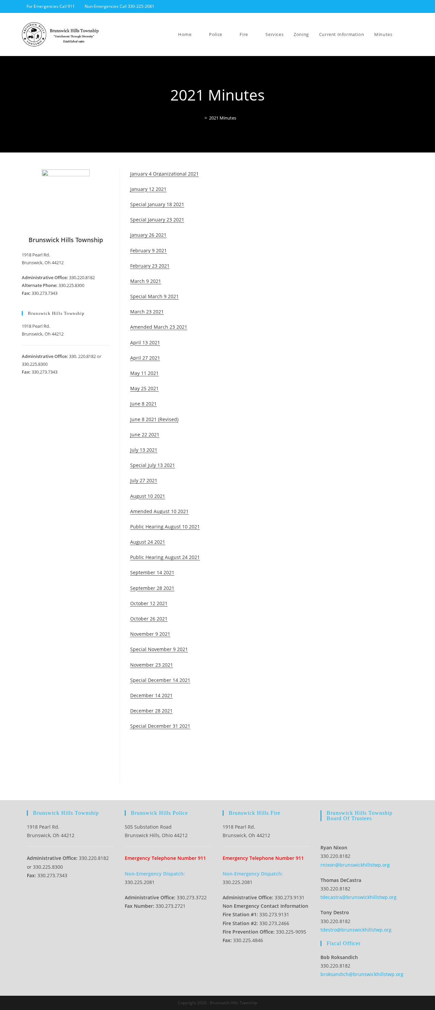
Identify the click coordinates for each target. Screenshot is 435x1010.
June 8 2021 (143, 403)
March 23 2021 (147, 311)
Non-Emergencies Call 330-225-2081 (119, 6)
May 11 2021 (144, 373)
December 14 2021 (151, 695)
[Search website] (411, 34)
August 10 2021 (147, 496)
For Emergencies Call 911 (51, 6)
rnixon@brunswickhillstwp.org (355, 865)
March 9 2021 (145, 281)
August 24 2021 (147, 542)
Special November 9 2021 (159, 649)
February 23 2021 (150, 266)
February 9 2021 (148, 250)
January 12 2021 (148, 189)
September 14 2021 (152, 572)
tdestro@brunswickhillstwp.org (356, 929)
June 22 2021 (144, 434)
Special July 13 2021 (152, 465)
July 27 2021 (143, 480)
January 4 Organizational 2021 (164, 173)
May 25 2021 (144, 388)
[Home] (201, 118)
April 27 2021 (145, 358)
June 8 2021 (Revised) (154, 419)
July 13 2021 (143, 450)
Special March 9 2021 (154, 296)
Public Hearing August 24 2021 (165, 557)
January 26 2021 (148, 235)
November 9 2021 (150, 634)
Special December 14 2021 (160, 680)
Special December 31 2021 (160, 726)
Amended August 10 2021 (159, 511)
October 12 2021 (149, 603)
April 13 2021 (145, 342)
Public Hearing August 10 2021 (165, 526)
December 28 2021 (151, 710)
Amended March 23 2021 (158, 327)
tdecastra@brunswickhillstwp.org (358, 897)
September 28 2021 (152, 588)
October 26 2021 (149, 618)
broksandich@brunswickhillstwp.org (361, 974)
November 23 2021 (151, 665)
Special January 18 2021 (157, 204)
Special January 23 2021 (157, 219)
